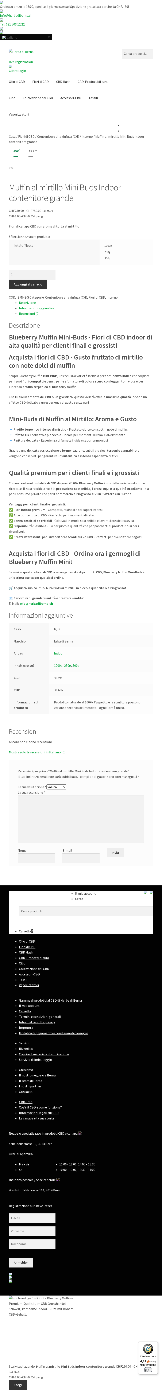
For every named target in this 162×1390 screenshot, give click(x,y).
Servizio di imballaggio (35, 1059)
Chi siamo (26, 1070)
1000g (58, 665)
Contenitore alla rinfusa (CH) (58, 136)
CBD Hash (63, 81)
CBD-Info (25, 1102)
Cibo (12, 98)
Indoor (59, 653)
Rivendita (26, 1049)
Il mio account (85, 893)
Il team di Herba (30, 1081)
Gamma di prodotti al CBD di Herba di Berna (50, 1000)
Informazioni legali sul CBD (39, 1113)
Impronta (26, 1027)
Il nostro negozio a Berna (37, 1075)
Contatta (25, 1092)
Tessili (93, 98)
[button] (26, 37)
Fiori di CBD (40, 81)
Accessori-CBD (70, 98)
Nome (22, 850)
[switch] (148, 1369)
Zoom (33, 150)
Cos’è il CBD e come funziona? (40, 1107)
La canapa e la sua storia (36, 1118)
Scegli (18, 1385)
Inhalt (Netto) (24, 245)
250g (67, 665)
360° (17, 150)
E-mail (67, 850)
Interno (87, 136)
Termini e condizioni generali (40, 1016)
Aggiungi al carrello (28, 284)
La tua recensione (31, 792)
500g (76, 665)
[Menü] (155, 1344)
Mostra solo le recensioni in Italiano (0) (37, 752)
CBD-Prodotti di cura (93, 81)
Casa (12, 136)
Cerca (79, 899)
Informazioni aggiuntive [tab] (36, 308)
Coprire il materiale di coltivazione (44, 1054)
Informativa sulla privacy (37, 1022)
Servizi (23, 1043)
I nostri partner (30, 1086)
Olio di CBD (17, 81)
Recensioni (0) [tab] (29, 313)
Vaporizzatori (19, 114)
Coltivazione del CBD (38, 98)
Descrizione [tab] (27, 302)
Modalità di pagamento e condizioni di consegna (53, 1033)
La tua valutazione (32, 787)
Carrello (26, 931)
